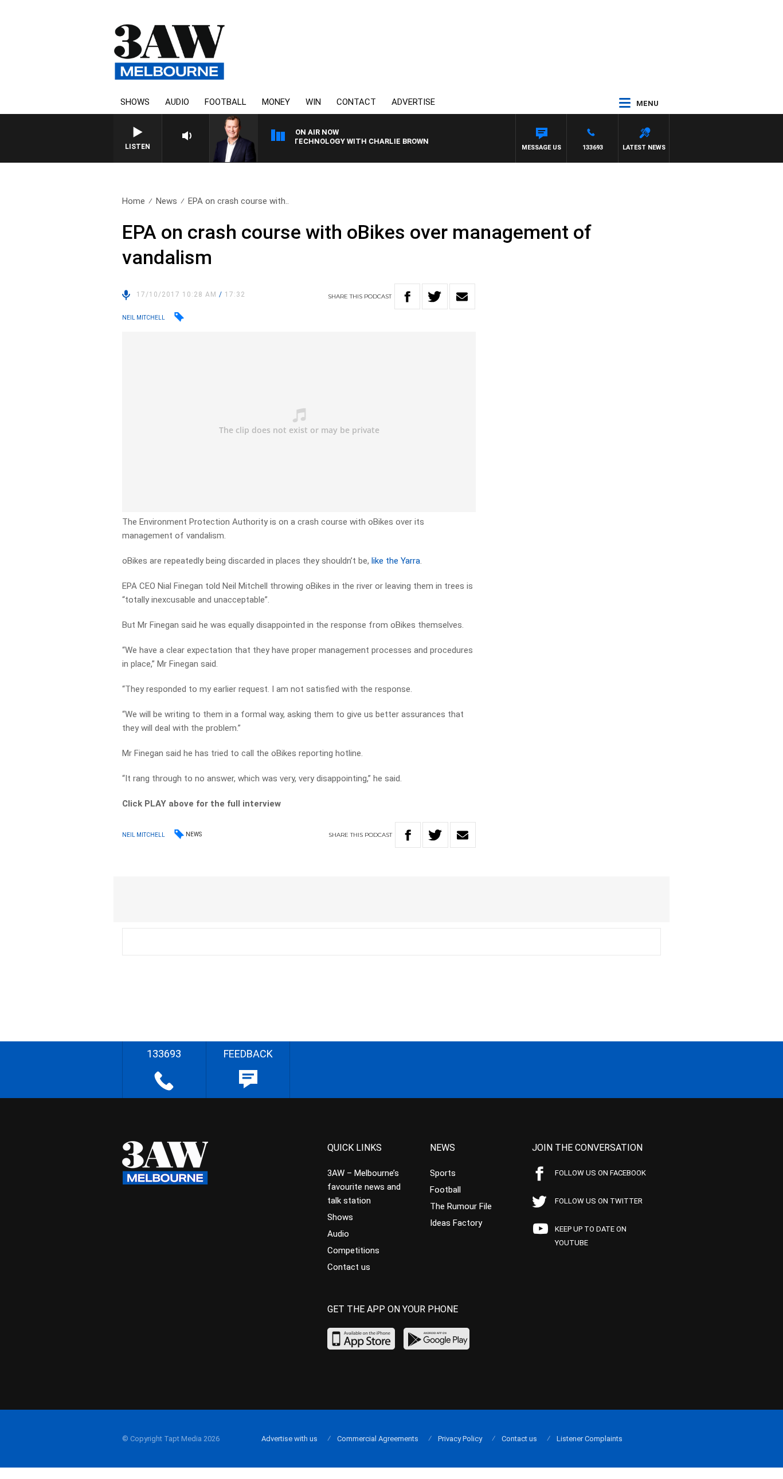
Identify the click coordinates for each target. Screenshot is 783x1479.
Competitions (353, 1250)
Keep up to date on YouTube (591, 1236)
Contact (356, 102)
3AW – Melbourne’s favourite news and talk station (364, 1187)
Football (225, 102)
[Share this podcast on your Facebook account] (407, 296)
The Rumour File (461, 1206)
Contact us (348, 1267)
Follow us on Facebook (600, 1173)
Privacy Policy (460, 1438)
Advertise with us (289, 1438)
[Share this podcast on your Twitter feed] (435, 296)
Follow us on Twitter (599, 1201)
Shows (135, 102)
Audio (177, 102)
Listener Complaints (590, 1438)
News (166, 201)
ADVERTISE (413, 102)
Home (133, 201)
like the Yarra (395, 561)
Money (276, 102)
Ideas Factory (456, 1223)
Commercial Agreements (377, 1438)
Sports (443, 1173)
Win (313, 102)
